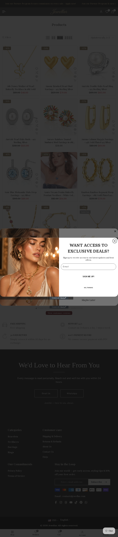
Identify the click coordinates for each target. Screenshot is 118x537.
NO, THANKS (88, 287)
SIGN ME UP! (88, 276)
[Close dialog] (115, 241)
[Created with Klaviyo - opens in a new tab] (59, 298)
